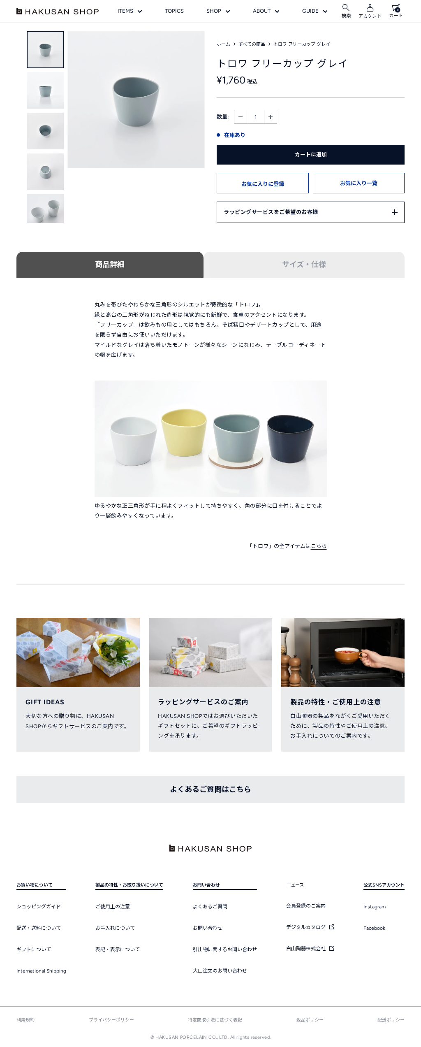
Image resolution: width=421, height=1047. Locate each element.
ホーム (223, 44)
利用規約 (25, 1020)
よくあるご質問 (210, 907)
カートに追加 (311, 154)
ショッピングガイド (38, 907)
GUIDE (310, 11)
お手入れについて (115, 928)
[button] (263, 183)
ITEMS (125, 11)
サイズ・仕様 (304, 264)
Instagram (374, 907)
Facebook (374, 928)
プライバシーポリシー (111, 1020)
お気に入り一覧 (358, 183)
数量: (223, 117)
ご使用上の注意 (112, 907)
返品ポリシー (310, 1020)
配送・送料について (38, 928)
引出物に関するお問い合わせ (225, 949)
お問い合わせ (207, 928)
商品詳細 (110, 264)
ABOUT (262, 11)
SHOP (213, 11)
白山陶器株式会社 (306, 949)
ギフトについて (33, 949)
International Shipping (41, 971)
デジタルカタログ (306, 927)
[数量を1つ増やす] (270, 117)
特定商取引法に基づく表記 (215, 1020)
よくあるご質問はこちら (210, 789)
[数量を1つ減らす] (240, 117)
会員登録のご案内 (306, 906)
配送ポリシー (391, 1020)
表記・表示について (117, 949)
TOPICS (174, 11)
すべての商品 (251, 44)
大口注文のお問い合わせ (220, 971)
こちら (319, 546)
